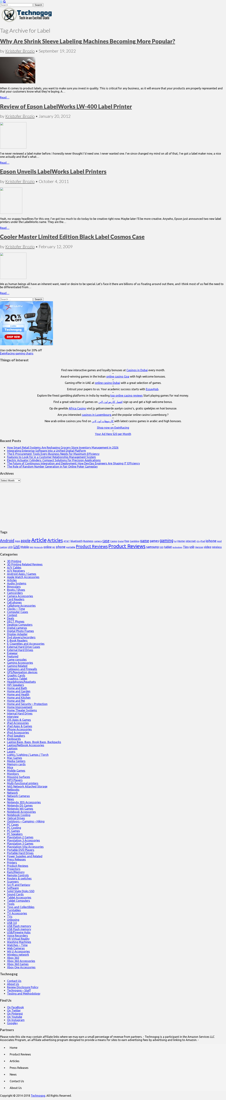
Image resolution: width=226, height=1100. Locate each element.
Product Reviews (92, 546)
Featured (12, 656)
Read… (4, 97)
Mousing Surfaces (18, 777)
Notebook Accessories (21, 811)
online (47, 547)
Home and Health (18, 694)
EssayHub (152, 389)
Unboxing (13, 919)
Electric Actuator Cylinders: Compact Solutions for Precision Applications (54, 460)
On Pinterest (15, 1013)
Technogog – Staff (19, 990)
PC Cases (13, 824)
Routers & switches (19, 878)
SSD (161, 547)
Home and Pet (16, 700)
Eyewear (12, 653)
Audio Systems (16, 583)
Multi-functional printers (22, 783)
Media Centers (16, 761)
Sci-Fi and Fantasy (18, 884)
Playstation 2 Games (20, 837)
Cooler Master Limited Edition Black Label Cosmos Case (72, 236)
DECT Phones (15, 621)
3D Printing (14, 561)
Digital (121, 541)
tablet (168, 547)
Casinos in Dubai (137, 370)
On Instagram (16, 1020)
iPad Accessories (18, 723)
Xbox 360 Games (18, 964)
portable (70, 547)
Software (13, 888)
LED (10, 547)
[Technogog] (27, 21)
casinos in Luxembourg (97, 414)
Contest (12, 615)
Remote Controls (18, 875)
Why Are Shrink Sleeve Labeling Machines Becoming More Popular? (87, 41)
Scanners (13, 881)
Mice (10, 767)
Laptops (12, 748)
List (16, 546)
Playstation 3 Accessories (23, 840)
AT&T (67, 541)
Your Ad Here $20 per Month (113, 434)
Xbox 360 (13, 957)
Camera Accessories (20, 596)
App (17, 541)
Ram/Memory (16, 872)
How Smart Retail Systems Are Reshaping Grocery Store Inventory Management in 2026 (62, 447)
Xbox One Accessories (21, 967)
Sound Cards (15, 894)
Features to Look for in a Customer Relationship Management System (51, 457)
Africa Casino (77, 408)
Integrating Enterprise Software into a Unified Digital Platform (46, 450)
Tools (10, 903)
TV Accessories (17, 913)
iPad (202, 541)
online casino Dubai (107, 382)
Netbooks (13, 789)
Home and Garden (18, 691)
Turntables (14, 910)
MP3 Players (15, 780)
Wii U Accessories (18, 951)
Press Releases (16, 859)
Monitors (13, 773)
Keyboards (14, 738)
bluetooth (76, 541)
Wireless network (18, 954)
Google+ (12, 1023)
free (126, 541)
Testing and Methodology (23, 993)
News (10, 799)
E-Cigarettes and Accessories (25, 643)
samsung (152, 547)
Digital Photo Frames (20, 631)
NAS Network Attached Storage (27, 786)
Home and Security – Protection (27, 704)
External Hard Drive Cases (23, 646)
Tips (186, 547)
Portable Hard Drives (20, 853)
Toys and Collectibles (20, 907)
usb (191, 547)
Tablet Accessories (19, 897)
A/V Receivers (16, 570)
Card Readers (15, 599)
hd (175, 541)
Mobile (24, 547)
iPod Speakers (16, 735)
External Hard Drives (20, 650)
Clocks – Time (16, 608)
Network (12, 792)
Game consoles (17, 659)
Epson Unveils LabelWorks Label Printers (53, 171)
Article (39, 540)
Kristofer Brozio (20, 50)
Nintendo (38, 547)
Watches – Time (17, 945)
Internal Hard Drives (19, 713)
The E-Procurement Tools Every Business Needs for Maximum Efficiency (53, 453)
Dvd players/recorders (21, 637)
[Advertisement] (113, 504)
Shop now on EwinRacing (113, 427)
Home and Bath (17, 688)
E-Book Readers (17, 640)
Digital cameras (17, 627)
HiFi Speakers (15, 685)
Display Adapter (17, 634)
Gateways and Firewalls (22, 669)
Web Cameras (16, 948)
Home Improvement (19, 707)
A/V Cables (14, 567)
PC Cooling (14, 827)
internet (191, 541)
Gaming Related (17, 665)
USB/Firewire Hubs (19, 932)
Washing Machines (19, 941)
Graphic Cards (16, 675)
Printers (12, 862)
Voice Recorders (17, 935)
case (105, 541)
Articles (55, 540)
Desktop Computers (19, 624)
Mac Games (14, 757)
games (154, 541)
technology (177, 547)
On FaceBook (15, 1007)
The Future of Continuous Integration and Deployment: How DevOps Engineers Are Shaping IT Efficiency (73, 463)
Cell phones (14, 602)
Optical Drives (16, 818)
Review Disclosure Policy (22, 987)
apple (26, 540)
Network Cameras (18, 796)
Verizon (199, 547)
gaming (166, 540)
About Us (13, 984)
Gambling (134, 541)
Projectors (13, 869)
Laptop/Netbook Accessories (25, 745)
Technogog (38, 1095)
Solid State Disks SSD (20, 891)
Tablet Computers (18, 900)
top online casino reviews (126, 395)
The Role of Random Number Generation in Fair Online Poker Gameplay (52, 466)
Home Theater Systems (22, 710)
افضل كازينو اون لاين (110, 401)
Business (88, 541)
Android (7, 540)
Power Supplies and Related (24, 856)
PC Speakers (15, 834)
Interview (13, 716)
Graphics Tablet (17, 678)
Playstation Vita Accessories (25, 846)
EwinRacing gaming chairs (16, 353)
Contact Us (14, 980)
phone (61, 547)
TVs (9, 916)
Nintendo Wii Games (20, 808)
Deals (10, 618)
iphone (211, 541)
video (207, 547)
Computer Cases (17, 612)
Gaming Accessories (20, 662)
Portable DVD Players (20, 849)
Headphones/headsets (21, 681)
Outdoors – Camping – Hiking (25, 821)
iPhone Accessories (19, 729)
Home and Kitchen (19, 697)
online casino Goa (117, 376)
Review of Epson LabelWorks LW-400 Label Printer (66, 106)
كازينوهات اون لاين (103, 421)
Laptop (3, 547)
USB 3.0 (12, 922)
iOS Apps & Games (19, 719)
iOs (198, 541)
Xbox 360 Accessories (21, 961)
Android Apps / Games (21, 573)
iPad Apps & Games (19, 726)
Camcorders (15, 593)
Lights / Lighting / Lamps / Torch (28, 754)
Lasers (11, 751)
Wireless (217, 547)
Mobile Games (16, 770)
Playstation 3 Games (20, 843)
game (144, 541)
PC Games (13, 830)
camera (98, 541)
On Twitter (14, 1010)
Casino (113, 541)
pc (53, 547)
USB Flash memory (19, 926)
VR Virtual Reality (18, 938)
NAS (31, 547)
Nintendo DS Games (20, 805)
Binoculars (14, 586)
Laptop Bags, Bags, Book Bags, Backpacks (34, 742)
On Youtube (14, 1016)
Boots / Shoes (16, 589)
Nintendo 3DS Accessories (24, 802)
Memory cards (16, 764)
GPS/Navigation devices (22, 672)
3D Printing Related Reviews (25, 564)
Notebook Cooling (18, 815)
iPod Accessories (18, 732)
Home (181, 541)
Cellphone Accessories (21, 605)
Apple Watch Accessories (23, 577)
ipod (219, 541)
